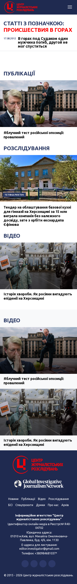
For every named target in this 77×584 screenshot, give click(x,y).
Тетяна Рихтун (14, 194)
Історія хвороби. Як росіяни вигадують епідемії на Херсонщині (38, 296)
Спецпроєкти (24, 505)
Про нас (53, 505)
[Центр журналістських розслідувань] (21, 7)
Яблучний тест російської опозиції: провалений (34, 381)
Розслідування (27, 148)
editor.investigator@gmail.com (39, 548)
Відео (12, 236)
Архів (65, 505)
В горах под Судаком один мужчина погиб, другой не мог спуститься (43, 42)
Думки (40, 505)
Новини (13, 498)
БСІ (10, 505)
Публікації (19, 73)
